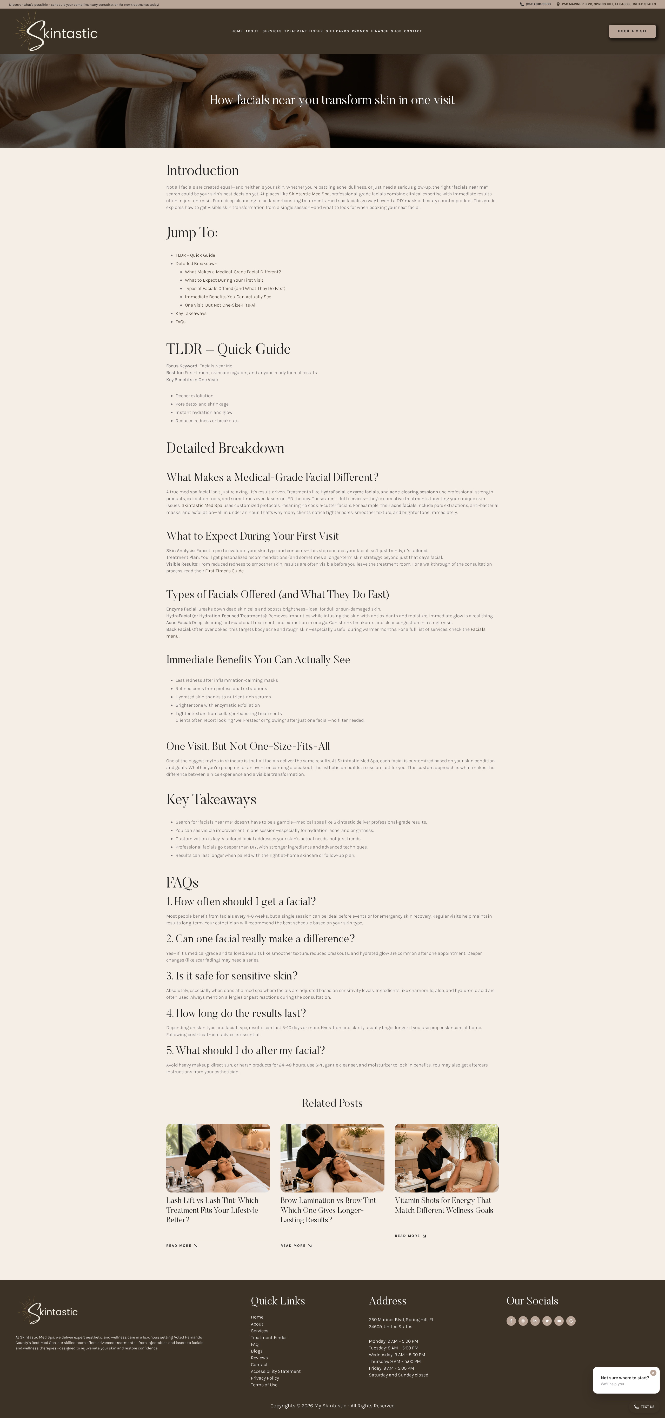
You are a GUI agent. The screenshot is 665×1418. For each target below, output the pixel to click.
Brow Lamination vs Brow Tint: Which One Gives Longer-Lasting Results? (329, 1210)
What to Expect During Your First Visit (224, 280)
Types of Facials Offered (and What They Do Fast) (235, 288)
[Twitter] (547, 1321)
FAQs (180, 321)
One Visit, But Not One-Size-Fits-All (221, 305)
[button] (535, 4)
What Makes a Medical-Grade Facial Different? (233, 272)
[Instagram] (523, 1321)
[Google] (571, 1321)
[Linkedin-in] (535, 1321)
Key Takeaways (191, 313)
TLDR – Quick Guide (195, 255)
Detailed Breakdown (196, 263)
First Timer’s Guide (224, 571)
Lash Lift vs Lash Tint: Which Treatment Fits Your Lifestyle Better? (212, 1210)
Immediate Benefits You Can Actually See (228, 297)
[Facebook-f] (511, 1321)
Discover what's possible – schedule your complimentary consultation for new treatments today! (84, 4)
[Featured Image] (218, 1158)
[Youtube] (559, 1321)
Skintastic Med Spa (309, 194)
